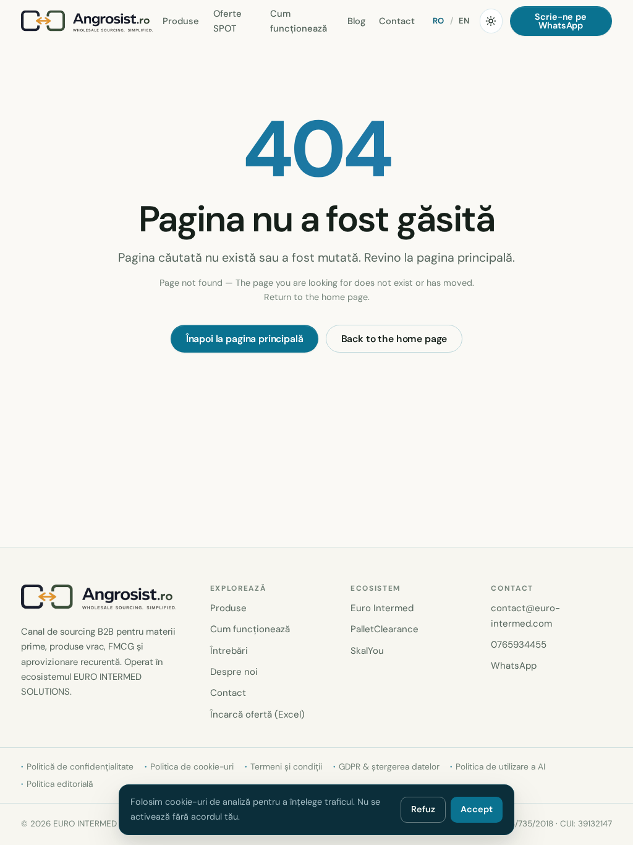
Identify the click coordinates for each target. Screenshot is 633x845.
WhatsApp (514, 665)
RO (438, 20)
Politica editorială (60, 783)
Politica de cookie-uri (192, 766)
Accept (477, 809)
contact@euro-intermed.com (525, 616)
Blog (356, 21)
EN (464, 20)
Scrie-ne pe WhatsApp (560, 21)
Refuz (423, 809)
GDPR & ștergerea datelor (389, 766)
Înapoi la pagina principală (245, 338)
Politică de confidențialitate (80, 766)
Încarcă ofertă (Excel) (257, 714)
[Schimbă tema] (491, 21)
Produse (181, 21)
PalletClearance (384, 629)
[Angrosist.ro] (87, 21)
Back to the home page (394, 338)
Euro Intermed (382, 608)
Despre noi (234, 672)
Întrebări (229, 651)
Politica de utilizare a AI (500, 766)
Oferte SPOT (227, 21)
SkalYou (367, 651)
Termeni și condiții (286, 766)
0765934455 (518, 644)
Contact (397, 21)
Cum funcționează (298, 21)
